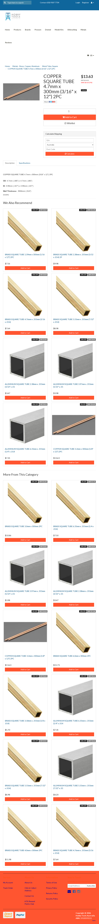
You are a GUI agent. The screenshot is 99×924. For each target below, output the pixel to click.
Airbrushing (72, 30)
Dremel (48, 30)
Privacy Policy (51, 888)
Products (17, 30)
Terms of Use (51, 882)
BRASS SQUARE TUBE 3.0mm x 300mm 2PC (23, 526)
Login (78, 2)
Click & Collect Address (30, 889)
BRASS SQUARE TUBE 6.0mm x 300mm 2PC (72, 656)
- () (91, 55)
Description (10, 163)
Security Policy (52, 899)
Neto (94, 920)
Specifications (24, 163)
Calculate (70, 154)
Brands (28, 30)
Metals (83, 30)
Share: (46, 102)
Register (85, 2)
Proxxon (38, 30)
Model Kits (59, 30)
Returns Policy (52, 893)
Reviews (8, 42)
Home (7, 30)
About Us (28, 882)
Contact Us (29, 896)
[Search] (5, 3)
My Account (8, 882)
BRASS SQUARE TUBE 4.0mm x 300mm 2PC (23, 850)
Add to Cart (71, 117)
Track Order (8, 888)
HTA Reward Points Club (30, 902)
